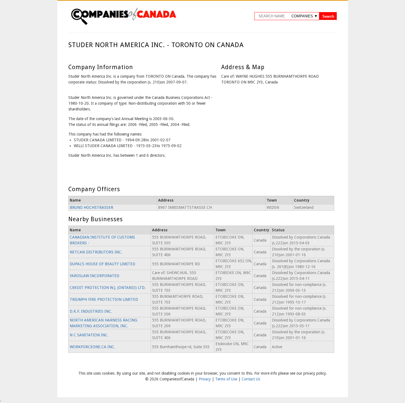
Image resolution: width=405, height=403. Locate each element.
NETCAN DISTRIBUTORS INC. (96, 252)
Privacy (205, 379)
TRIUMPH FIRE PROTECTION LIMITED (104, 299)
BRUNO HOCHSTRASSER (91, 207)
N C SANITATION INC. (89, 335)
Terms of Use (226, 379)
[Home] (123, 24)
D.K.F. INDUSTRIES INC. (91, 311)
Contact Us (251, 379)
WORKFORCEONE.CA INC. (92, 347)
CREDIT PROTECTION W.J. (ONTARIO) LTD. (108, 287)
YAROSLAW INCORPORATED (94, 276)
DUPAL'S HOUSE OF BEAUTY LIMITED (102, 264)
